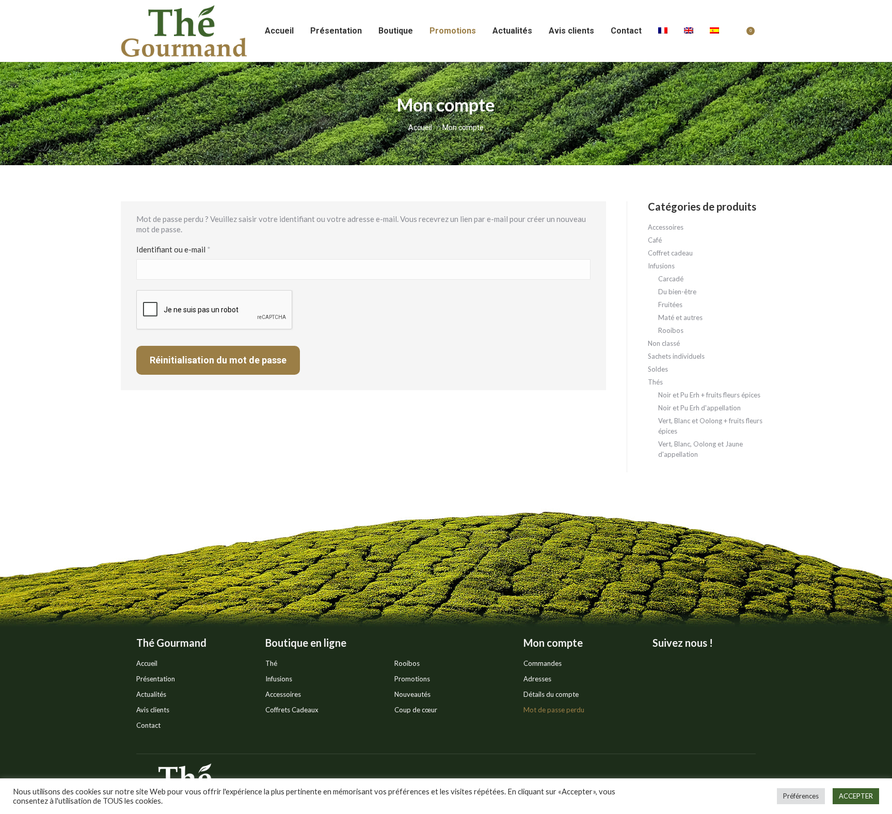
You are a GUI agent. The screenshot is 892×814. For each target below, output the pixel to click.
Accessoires (665, 227)
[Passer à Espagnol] (714, 31)
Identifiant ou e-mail (193, 249)
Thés (655, 382)
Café (655, 240)
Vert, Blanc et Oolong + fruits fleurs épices (710, 426)
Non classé (664, 343)
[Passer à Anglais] (688, 31)
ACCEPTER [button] (856, 796)
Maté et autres (680, 317)
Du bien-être (677, 292)
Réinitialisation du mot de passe (218, 360)
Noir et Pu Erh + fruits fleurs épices (709, 395)
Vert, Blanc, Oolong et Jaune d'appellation (700, 449)
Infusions (661, 266)
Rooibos (670, 330)
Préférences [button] (801, 796)
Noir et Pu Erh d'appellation (699, 408)
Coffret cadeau (670, 253)
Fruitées (670, 304)
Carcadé (670, 279)
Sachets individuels (676, 356)
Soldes (658, 369)
